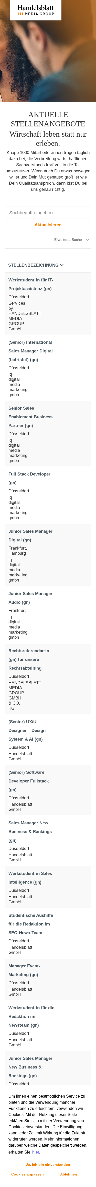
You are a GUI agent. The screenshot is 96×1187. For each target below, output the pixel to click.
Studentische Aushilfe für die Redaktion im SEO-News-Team (30, 924)
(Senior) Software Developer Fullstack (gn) (28, 781)
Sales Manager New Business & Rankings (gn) (30, 832)
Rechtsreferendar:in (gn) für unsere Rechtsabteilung (28, 659)
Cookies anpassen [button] (27, 1174)
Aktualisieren (48, 224)
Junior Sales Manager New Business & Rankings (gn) (30, 1067)
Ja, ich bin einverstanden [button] (48, 1164)
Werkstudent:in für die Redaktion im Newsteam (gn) (31, 1016)
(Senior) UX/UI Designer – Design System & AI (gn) (27, 730)
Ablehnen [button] (68, 1174)
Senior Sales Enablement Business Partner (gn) (30, 417)
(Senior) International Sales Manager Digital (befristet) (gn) (30, 351)
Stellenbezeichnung (33, 265)
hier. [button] (36, 1152)
